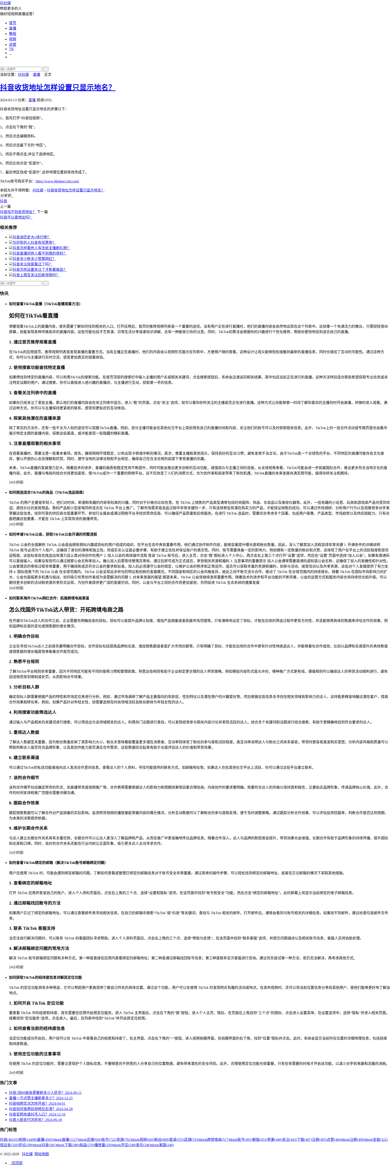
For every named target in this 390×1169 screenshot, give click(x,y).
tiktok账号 (240, 1139)
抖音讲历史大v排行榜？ (32, 237)
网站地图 (42, 1154)
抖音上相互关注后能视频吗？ (36, 275)
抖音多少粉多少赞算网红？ (34, 259)
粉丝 (161, 1139)
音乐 (143, 1145)
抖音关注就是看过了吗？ (32, 264)
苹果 (274, 1139)
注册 (319, 1139)
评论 (26, 1145)
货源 (123, 1139)
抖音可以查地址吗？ (16, 217)
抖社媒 (5, 3)
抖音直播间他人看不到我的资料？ (40, 253)
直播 (12, 28)
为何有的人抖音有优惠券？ (34, 242)
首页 (12, 23)
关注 (289, 1139)
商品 (86, 1145)
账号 (109, 1139)
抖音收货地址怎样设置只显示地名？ (58, 87)
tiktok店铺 (90, 1139)
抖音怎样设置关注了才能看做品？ (40, 270)
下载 (304, 1139)
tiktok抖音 (44, 1145)
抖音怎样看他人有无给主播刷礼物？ (41, 248)
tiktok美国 (162, 1145)
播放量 (103, 1145)
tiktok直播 (66, 1139)
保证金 (9, 1145)
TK (11, 49)
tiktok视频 (142, 1139)
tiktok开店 (124, 1145)
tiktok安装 (376, 1139)
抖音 (3, 201)
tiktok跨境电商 (214, 1139)
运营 (12, 44)
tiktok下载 (67, 1145)
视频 (12, 39)
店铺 (191, 1139)
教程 (12, 34)
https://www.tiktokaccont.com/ (57, 181)
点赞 (334, 1139)
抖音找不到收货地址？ (18, 212)
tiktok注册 (353, 1139)
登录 (176, 1139)
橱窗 (259, 1139)
